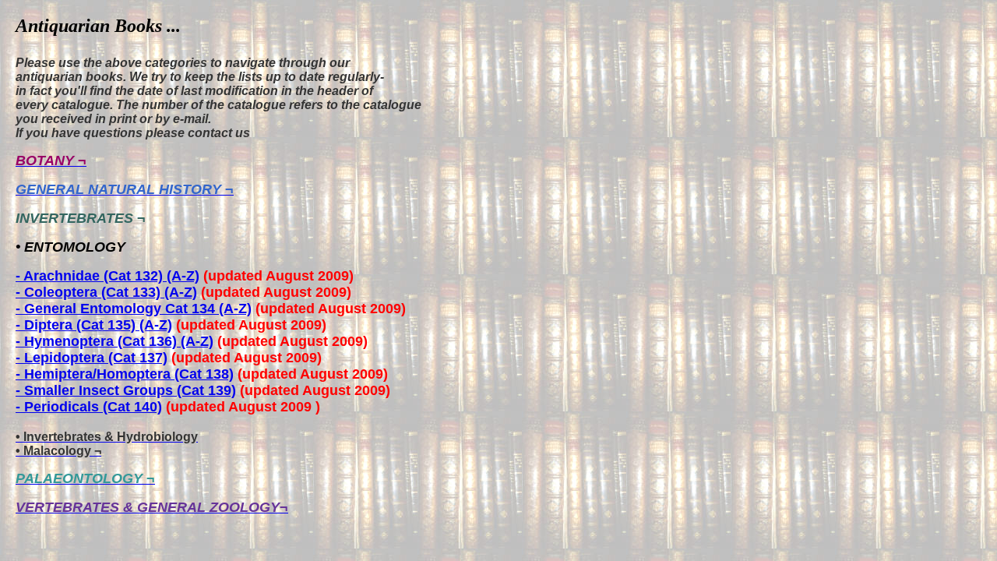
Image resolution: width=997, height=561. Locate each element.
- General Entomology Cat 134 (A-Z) (134, 308)
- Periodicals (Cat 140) (89, 407)
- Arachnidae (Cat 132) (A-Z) (107, 276)
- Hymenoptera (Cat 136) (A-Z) (114, 341)
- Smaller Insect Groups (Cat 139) (126, 390)
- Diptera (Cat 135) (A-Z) (94, 325)
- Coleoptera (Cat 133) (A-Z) (106, 292)
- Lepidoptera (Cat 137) (91, 357)
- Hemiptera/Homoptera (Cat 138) (125, 374)
